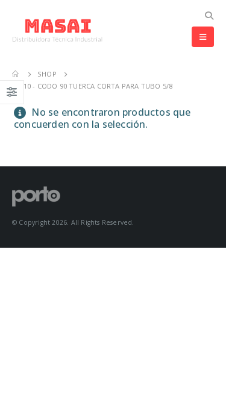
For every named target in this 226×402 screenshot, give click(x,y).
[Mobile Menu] (203, 37)
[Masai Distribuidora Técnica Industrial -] (57, 30)
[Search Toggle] (209, 16)
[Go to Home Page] (16, 74)
